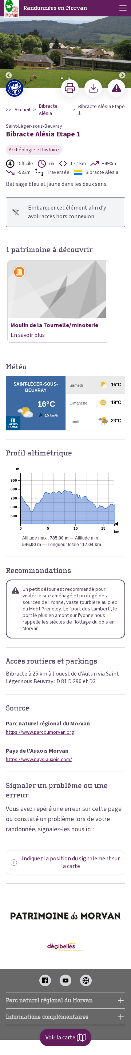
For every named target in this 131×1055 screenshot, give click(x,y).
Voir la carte (60, 1038)
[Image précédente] (8, 44)
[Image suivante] (122, 44)
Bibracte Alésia (48, 110)
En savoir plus (28, 335)
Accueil (22, 110)
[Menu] (123, 8)
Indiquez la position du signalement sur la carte (71, 862)
